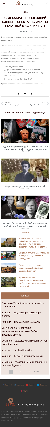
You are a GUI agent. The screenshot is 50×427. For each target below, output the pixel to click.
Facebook (8, 385)
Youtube (32, 385)
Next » (36, 372)
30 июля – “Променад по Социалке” (21, 322)
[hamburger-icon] (4, 3)
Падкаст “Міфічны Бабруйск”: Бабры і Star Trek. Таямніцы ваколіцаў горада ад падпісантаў (25, 148)
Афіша (25, 12)
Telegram (43, 385)
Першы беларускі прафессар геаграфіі (25, 186)
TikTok (25, 391)
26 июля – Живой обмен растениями (22, 356)
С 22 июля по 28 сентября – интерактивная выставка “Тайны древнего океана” (20, 331)
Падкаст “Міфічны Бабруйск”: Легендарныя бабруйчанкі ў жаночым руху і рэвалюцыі (25, 225)
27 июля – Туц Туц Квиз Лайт (17, 350)
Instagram (20, 385)
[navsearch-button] (46, 3)
